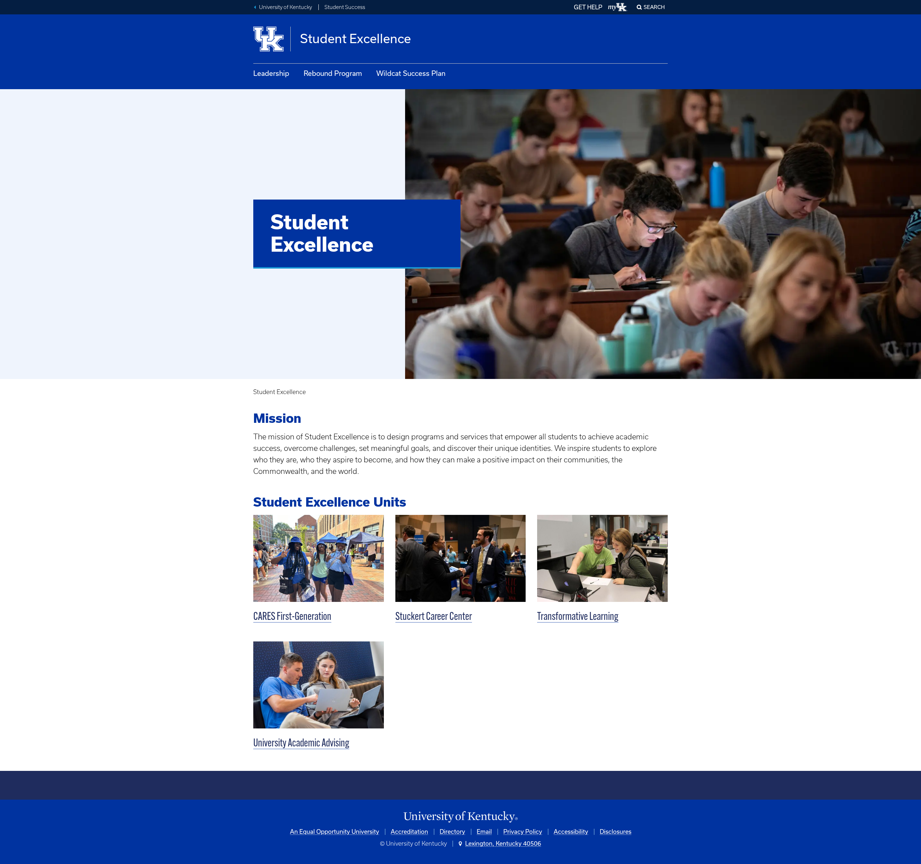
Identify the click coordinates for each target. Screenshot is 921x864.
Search (654, 7)
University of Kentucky (285, 7)
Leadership (271, 73)
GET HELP (588, 7)
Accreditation (409, 831)
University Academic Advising (301, 743)
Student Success (345, 7)
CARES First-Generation (292, 617)
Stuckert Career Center (433, 617)
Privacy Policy (522, 831)
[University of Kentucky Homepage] (460, 817)
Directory (452, 831)
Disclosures (615, 831)
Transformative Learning (577, 617)
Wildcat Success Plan (410, 73)
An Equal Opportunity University (334, 831)
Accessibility (571, 831)
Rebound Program (333, 73)
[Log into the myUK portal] (618, 7)
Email (484, 831)
